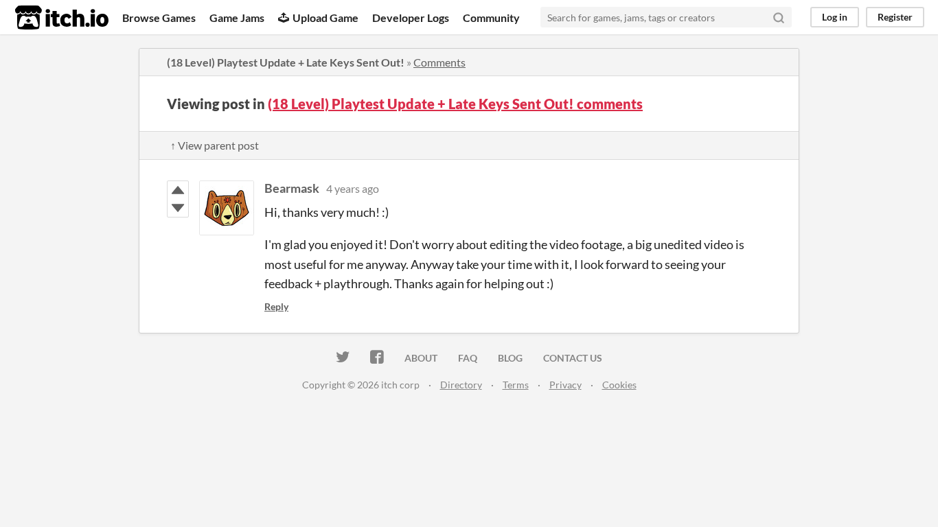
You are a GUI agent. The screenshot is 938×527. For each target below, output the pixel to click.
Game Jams (236, 17)
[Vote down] (178, 208)
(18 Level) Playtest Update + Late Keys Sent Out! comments (455, 103)
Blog (510, 358)
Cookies (619, 384)
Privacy (565, 384)
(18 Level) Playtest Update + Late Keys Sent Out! (285, 62)
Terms (516, 384)
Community (491, 17)
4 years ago (352, 188)
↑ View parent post (214, 145)
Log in (834, 17)
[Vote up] (178, 190)
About (420, 358)
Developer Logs (410, 17)
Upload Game (325, 17)
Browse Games (159, 17)
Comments (439, 62)
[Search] (779, 17)
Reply (276, 306)
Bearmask (291, 188)
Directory (461, 384)
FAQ (467, 358)
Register (895, 17)
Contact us (572, 358)
